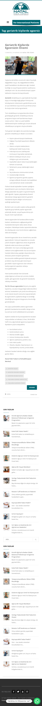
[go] (36, 539)
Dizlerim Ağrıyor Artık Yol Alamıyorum (25, 456)
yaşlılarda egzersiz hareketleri (17, 379)
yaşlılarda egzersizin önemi (16, 383)
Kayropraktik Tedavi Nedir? (21, 503)
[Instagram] (27, 691)
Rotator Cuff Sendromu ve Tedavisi (24, 492)
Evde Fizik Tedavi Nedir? (20, 431)
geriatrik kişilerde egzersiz (16, 372)
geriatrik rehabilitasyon (15, 376)
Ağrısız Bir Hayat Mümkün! (21, 467)
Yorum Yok (33, 394)
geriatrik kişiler (12, 368)
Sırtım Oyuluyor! (17, 514)
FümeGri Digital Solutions (10, 700)
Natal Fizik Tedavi (28, 52)
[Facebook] (13, 691)
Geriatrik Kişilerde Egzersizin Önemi (17, 46)
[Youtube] (22, 691)
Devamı (32, 387)
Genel (9, 394)
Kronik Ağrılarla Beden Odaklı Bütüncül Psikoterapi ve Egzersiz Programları (23, 418)
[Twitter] (18, 691)
